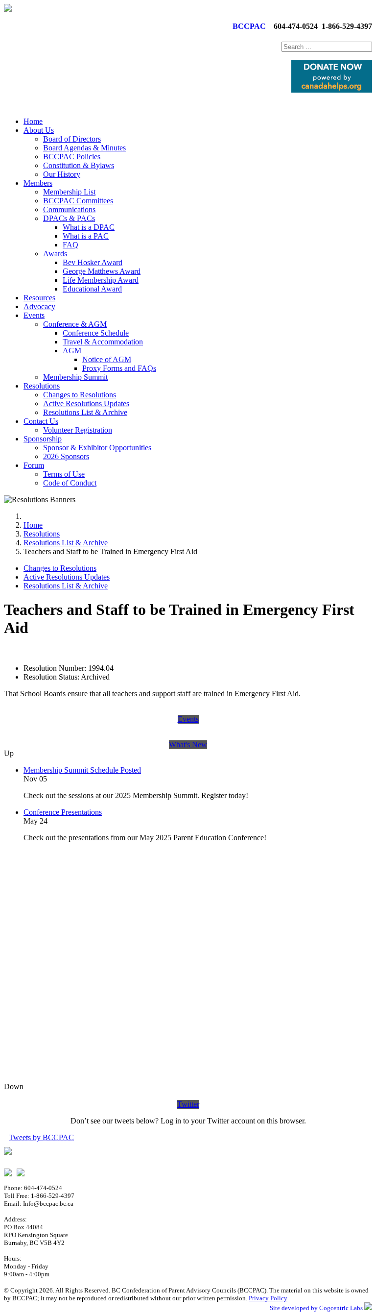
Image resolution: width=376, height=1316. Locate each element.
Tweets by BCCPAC (41, 1137)
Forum (34, 465)
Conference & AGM (75, 324)
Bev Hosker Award (92, 262)
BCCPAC (247, 26)
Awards (55, 253)
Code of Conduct (69, 483)
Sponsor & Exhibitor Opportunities (97, 447)
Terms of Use (64, 474)
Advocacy (39, 306)
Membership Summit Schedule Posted (82, 770)
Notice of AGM (106, 359)
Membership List (69, 192)
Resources (39, 297)
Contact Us (41, 421)
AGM (72, 350)
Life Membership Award (101, 280)
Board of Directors (72, 139)
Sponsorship (43, 439)
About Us (39, 130)
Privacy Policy (268, 1298)
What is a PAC (86, 236)
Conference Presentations (63, 812)
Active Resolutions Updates (86, 403)
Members (38, 183)
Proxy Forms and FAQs (119, 368)
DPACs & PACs (69, 218)
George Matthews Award (102, 271)
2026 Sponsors (66, 456)
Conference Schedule (96, 333)
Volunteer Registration (77, 430)
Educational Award (92, 289)
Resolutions (42, 386)
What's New (188, 744)
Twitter (188, 1104)
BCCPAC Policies (71, 156)
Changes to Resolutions (79, 394)
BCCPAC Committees (78, 200)
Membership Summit (75, 377)
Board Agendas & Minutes (84, 148)
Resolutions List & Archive (85, 412)
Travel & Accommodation (103, 342)
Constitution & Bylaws (78, 165)
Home (33, 121)
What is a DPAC (89, 227)
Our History (61, 174)
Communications (69, 209)
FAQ (70, 245)
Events (34, 315)
